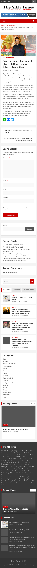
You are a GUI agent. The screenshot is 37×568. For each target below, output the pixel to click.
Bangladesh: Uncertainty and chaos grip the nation (18, 131)
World (14, 307)
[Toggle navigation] (3, 21)
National (5, 385)
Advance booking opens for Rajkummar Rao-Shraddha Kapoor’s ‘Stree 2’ (18, 139)
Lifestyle (5, 380)
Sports (5, 390)
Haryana (5, 376)
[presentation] (31, 403)
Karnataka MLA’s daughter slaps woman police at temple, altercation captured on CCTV (22, 547)
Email (5, 189)
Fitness (5, 373)
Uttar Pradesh (7, 392)
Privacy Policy (29, 565)
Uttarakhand (6, 395)
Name (5, 181)
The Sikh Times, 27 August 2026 (13, 245)
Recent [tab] (17, 290)
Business (15, 337)
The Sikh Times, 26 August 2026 (13, 247)
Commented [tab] (29, 290)
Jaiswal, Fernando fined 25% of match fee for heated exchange (18, 508)
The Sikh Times (18, 565)
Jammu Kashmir (8, 378)
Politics (14, 321)
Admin (16, 70)
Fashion (5, 371)
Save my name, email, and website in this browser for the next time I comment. (18, 209)
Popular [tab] (6, 290)
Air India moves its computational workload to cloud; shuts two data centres (22, 342)
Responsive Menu (34, 1)
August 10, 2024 (8, 70)
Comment (6, 158)
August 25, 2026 (8, 434)
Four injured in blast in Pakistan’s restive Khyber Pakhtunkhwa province (21, 311)
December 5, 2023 (17, 316)
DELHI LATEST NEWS (9, 364)
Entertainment (8, 58)
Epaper (14, 295)
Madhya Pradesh (8, 383)
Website (5, 197)
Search (5, 225)
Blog (4, 359)
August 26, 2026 (14, 532)
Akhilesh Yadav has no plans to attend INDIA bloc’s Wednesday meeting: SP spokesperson (22, 326)
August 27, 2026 (17, 301)
